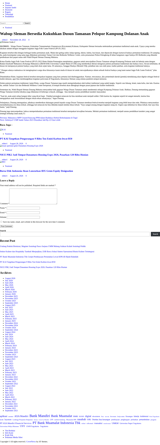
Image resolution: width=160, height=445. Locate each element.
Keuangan (129, 416)
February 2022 (11, 399)
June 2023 (9, 363)
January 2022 (10, 402)
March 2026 (10, 289)
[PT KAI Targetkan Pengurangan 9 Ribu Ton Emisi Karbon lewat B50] (3, 130)
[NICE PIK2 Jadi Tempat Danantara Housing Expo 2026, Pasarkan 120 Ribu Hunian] (21, 146)
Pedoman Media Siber (13, 437)
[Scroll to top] (1, 444)
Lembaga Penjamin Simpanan (23, 420)
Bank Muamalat (61, 416)
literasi (36, 419)
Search (3, 231)
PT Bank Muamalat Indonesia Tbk (56, 423)
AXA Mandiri (21, 416)
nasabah (81, 419)
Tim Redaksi (10, 431)
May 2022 (9, 393)
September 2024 (11, 330)
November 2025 (11, 298)
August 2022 (10, 386)
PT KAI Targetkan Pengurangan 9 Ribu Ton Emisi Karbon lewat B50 (36, 138)
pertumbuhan (144, 419)
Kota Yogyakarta (154, 416)
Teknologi (9, 14)
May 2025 (9, 312)
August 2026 (10, 278)
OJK (89, 419)
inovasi (107, 416)
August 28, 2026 (17, 143)
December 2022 (11, 377)
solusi (84, 423)
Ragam (8, 12)
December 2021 (11, 404)
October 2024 (10, 328)
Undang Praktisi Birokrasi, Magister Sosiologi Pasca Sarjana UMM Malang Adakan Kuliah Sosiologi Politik (43, 246)
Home (7, 3)
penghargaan (125, 420)
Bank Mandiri (40, 416)
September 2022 (11, 384)
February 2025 (11, 319)
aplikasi (3, 416)
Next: (30, 120)
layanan (8, 419)
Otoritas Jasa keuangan (101, 419)
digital (88, 416)
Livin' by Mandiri (44, 419)
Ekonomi (8, 10)
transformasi (107, 423)
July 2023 (9, 361)
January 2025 (10, 321)
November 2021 (11, 406)
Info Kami (9, 433)
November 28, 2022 (18, 40)
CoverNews (31, 442)
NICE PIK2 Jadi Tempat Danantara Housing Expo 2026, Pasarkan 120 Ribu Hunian (44, 154)
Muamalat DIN (71, 420)
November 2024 (11, 325)
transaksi (98, 423)
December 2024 (11, 323)
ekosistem (96, 416)
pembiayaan (115, 420)
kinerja (136, 416)
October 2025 (10, 301)
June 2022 (9, 390)
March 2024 (10, 343)
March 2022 (10, 397)
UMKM (115, 423)
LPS (51, 420)
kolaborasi (144, 416)
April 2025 (9, 314)
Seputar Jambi (10, 7)
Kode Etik (9, 435)
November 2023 (11, 352)
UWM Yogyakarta (32, 426)
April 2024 (9, 341)
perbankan (134, 420)
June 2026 (9, 283)
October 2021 (10, 408)
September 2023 (11, 357)
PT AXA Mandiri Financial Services (16, 423)
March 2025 (10, 316)
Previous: (38, 118)
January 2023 (10, 375)
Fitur (102, 416)
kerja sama (120, 416)
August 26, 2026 (17, 176)
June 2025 (9, 310)
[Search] (1, 21)
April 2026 (9, 287)
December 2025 (11, 296)
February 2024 (11, 345)
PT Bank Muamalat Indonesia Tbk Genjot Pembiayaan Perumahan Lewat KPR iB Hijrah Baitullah (39, 257)
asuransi (10, 416)
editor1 (5, 143)
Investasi (113, 416)
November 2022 (11, 379)
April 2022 (9, 395)
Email (3, 212)
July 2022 (9, 388)
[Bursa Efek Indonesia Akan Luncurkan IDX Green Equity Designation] (2, 162)
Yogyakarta (44, 426)
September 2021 (11, 411)
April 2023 (9, 368)
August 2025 (10, 305)
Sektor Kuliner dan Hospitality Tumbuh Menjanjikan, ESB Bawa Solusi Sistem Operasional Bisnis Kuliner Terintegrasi (47, 251)
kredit (1, 420)
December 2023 (11, 350)
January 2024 (10, 348)
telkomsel (90, 423)
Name (3, 208)
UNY (22, 426)
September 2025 (11, 303)
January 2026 (10, 294)
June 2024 (9, 337)
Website (3, 217)
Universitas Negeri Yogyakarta (130, 423)
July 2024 (9, 334)
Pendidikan (9, 16)
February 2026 (11, 292)
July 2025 (9, 307)
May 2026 (9, 285)
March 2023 (10, 370)
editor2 (5, 40)
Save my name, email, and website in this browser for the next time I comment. (34, 222)
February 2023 (11, 372)
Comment (4, 204)
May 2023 (9, 366)
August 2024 (10, 332)
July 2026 (9, 280)
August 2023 (10, 359)
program (153, 420)
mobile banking (59, 420)
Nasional (8, 5)
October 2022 (10, 381)
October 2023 (10, 354)
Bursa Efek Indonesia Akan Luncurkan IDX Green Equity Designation (36, 171)
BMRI (75, 416)
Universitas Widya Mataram (9, 426)
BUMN (81, 416)
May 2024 (9, 339)
